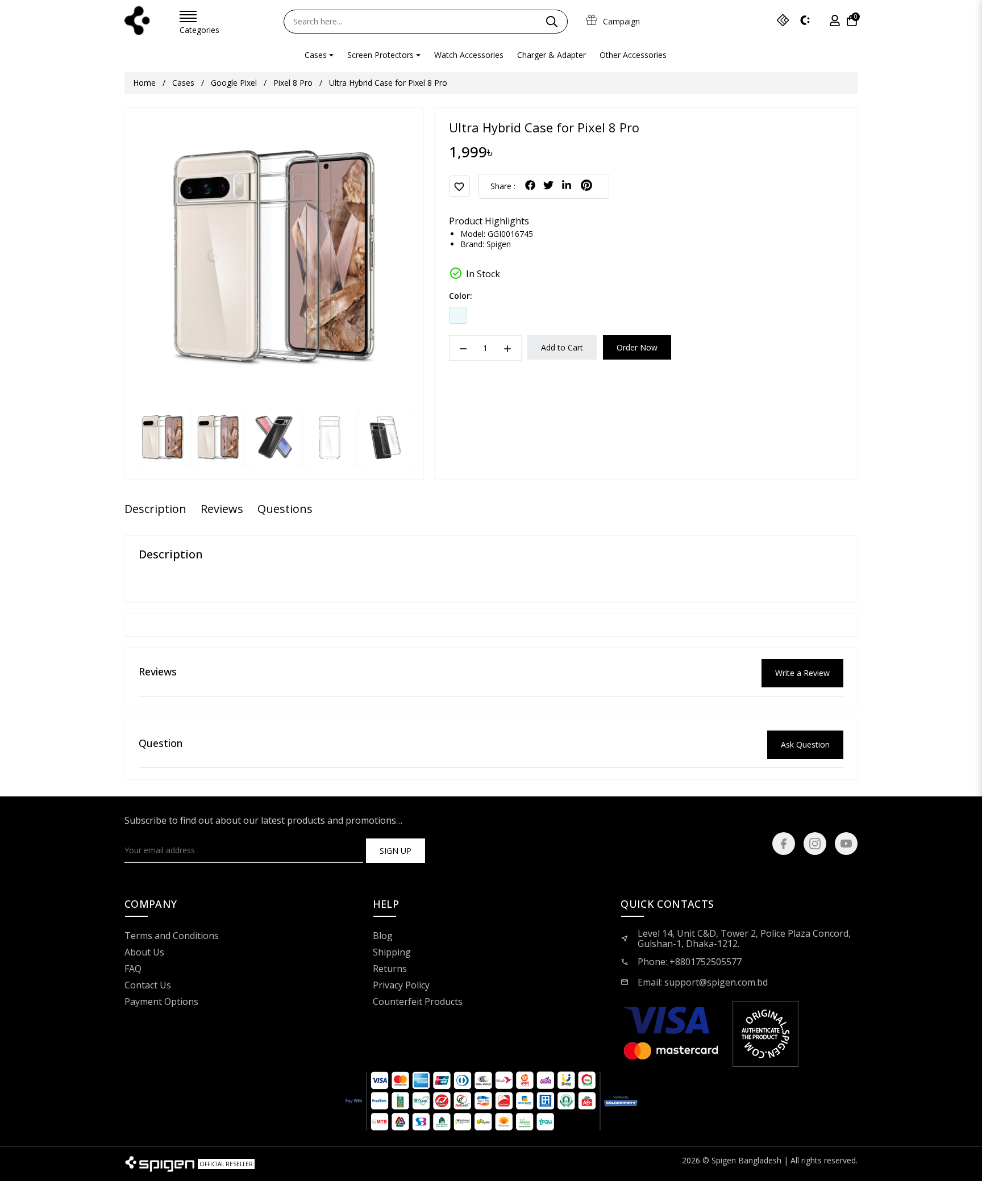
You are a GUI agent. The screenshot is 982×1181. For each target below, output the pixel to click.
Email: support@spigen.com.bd (703, 982)
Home (144, 83)
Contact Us (147, 985)
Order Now (637, 347)
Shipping (392, 952)
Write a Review (802, 672)
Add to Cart (562, 347)
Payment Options (161, 1002)
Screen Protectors (380, 54)
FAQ (133, 969)
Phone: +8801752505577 (690, 962)
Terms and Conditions (171, 936)
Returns (390, 969)
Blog (383, 936)
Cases (316, 54)
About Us (144, 952)
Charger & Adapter (551, 54)
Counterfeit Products (418, 1002)
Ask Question (805, 744)
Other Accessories (633, 54)
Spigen (498, 244)
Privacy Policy (401, 985)
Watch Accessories (469, 54)
